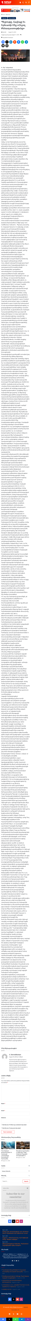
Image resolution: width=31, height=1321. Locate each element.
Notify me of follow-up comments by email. (15, 1124)
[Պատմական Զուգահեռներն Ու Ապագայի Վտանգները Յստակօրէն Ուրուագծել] (8, 1145)
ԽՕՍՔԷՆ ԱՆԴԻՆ (7, 1289)
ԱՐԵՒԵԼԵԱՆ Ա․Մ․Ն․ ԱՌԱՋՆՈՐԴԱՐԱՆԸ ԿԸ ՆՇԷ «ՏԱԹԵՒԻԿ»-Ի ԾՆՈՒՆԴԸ (15, 1285)
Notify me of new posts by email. (12, 1128)
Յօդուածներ (12, 18)
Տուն (3, 14)
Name (3, 1103)
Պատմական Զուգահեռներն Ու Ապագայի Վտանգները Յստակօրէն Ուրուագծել (6, 1154)
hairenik (4, 32)
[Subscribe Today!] (15, 10)
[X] (15, 1261)
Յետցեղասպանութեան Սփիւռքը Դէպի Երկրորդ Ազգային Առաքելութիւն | (22, 1153)
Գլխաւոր (8, 14)
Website (3, 1117)
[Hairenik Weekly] (6, 2)
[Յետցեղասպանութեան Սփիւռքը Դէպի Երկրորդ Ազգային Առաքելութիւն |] (23, 1145)
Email (3, 1110)
